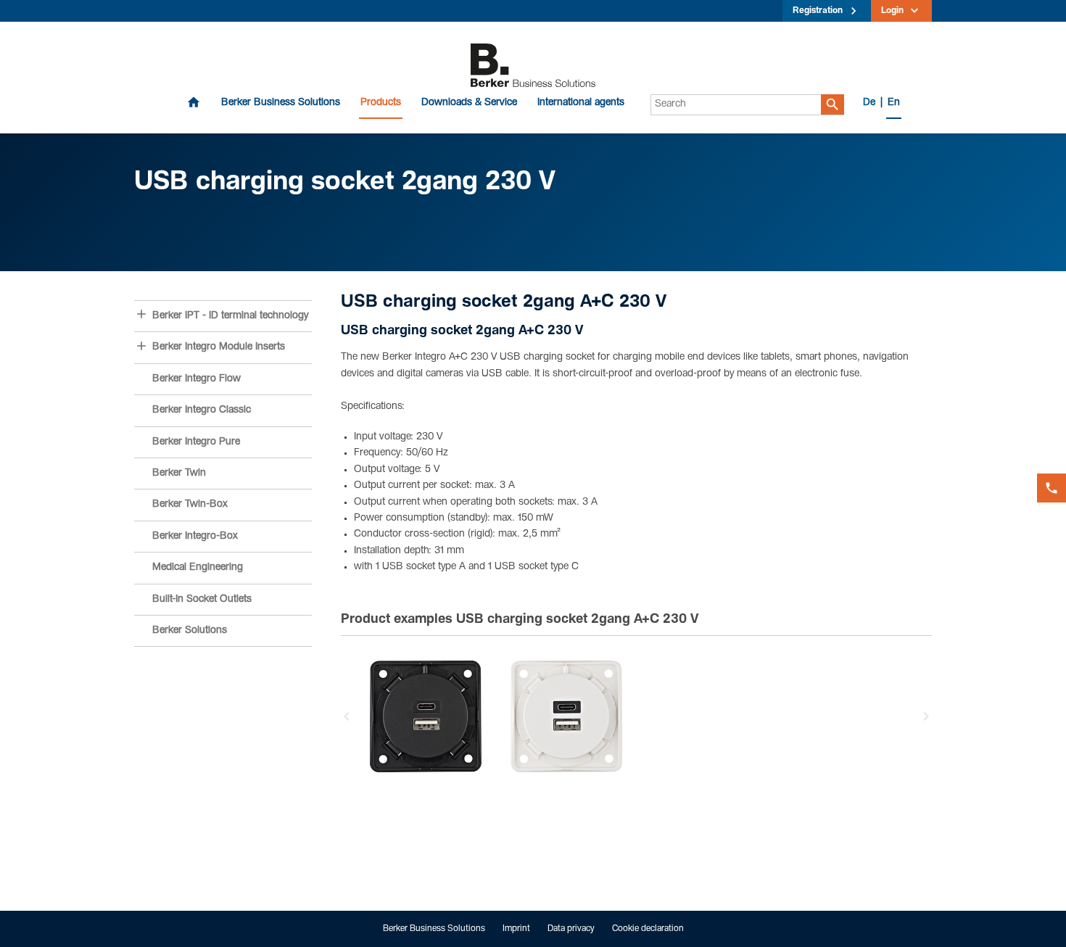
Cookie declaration (648, 929)
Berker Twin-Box (190, 505)
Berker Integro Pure (196, 442)
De (869, 103)
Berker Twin (179, 473)
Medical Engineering (197, 568)
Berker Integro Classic (201, 410)
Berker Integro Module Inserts (218, 347)
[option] (425, 716)
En (894, 103)
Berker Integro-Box (195, 537)
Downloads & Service (469, 103)
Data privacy (571, 929)
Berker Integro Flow (196, 379)
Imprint (516, 929)
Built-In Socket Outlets (202, 600)
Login (892, 11)
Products (380, 103)
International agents (580, 103)
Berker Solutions (189, 631)
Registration (818, 11)
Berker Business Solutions (280, 103)
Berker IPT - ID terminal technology (230, 316)
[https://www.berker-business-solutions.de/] (533, 66)
